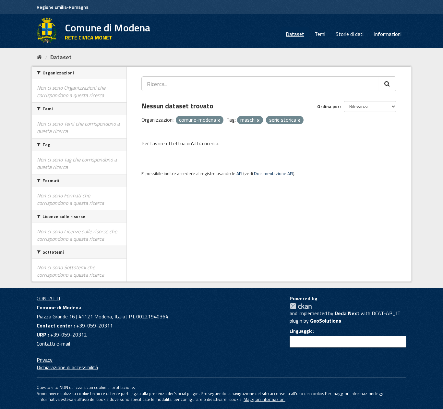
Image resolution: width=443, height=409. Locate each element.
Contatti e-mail (53, 344)
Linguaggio (301, 331)
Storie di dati (350, 34)
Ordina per (328, 106)
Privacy (45, 360)
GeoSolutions (325, 321)
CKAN (301, 306)
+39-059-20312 (68, 334)
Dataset (295, 34)
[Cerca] (387, 83)
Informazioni (387, 34)
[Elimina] (218, 120)
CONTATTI (48, 298)
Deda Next (347, 313)
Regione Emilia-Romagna (63, 7)
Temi (320, 34)
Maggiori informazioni (264, 399)
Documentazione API (273, 173)
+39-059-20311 (94, 325)
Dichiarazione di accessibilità (67, 367)
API (239, 173)
